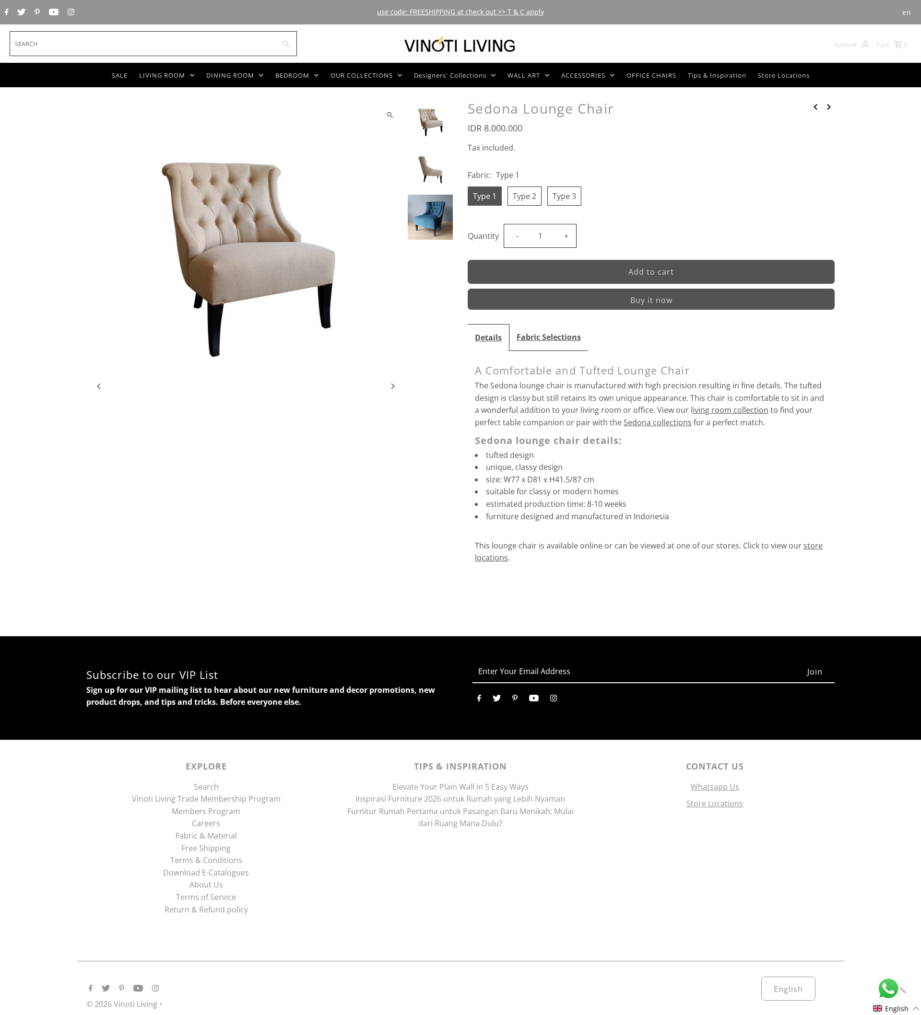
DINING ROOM (230, 75)
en (906, 12)
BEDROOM (292, 75)
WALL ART (524, 75)
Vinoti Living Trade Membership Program (206, 798)
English (788, 989)
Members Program (206, 811)
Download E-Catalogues (206, 872)
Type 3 (564, 196)
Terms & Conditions (206, 860)
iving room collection (730, 410)
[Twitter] (20, 12)
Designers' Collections (450, 75)
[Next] (392, 386)
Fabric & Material (206, 835)
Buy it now (651, 300)
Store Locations (784, 75)
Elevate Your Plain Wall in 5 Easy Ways (460, 787)
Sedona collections (658, 422)
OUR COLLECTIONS (362, 75)
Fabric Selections (549, 337)
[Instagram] (69, 12)
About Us (206, 884)
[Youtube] (53, 12)
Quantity (483, 236)
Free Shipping (206, 848)
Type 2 (524, 196)
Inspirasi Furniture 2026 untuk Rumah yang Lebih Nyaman (460, 798)
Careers (206, 823)
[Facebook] (5, 12)
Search (206, 787)
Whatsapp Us (715, 787)
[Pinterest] (36, 12)
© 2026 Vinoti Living (122, 1004)
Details (488, 337)
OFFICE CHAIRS (651, 75)
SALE (120, 75)
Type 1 (484, 196)
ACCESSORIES (583, 75)
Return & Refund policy (206, 909)
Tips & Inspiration (717, 75)
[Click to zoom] (390, 115)
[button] (896, 1008)
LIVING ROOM (162, 75)
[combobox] (141, 44)
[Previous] (99, 386)
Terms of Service (206, 897)
